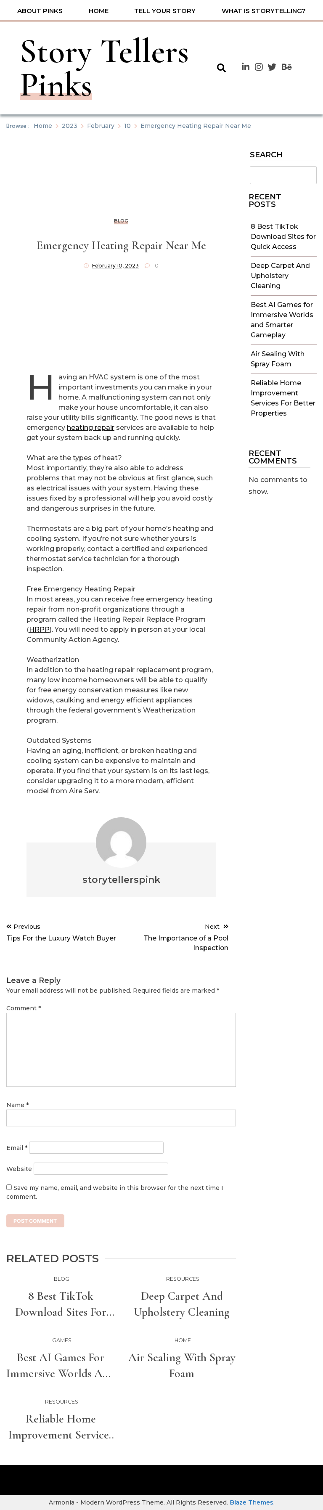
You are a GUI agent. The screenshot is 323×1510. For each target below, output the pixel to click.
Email (16, 1148)
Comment (23, 1008)
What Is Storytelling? (264, 11)
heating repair (90, 428)
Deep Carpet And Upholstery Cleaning (280, 276)
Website (19, 1169)
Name (17, 1105)
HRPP (39, 629)
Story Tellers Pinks (104, 68)
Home (99, 11)
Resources (182, 1279)
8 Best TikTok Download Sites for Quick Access (283, 237)
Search (266, 155)
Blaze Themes (251, 1502)
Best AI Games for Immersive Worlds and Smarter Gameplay (60, 1365)
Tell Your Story (165, 11)
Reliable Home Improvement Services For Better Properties (60, 1427)
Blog (121, 221)
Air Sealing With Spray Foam (182, 1365)
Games (61, 1340)
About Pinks (40, 11)
